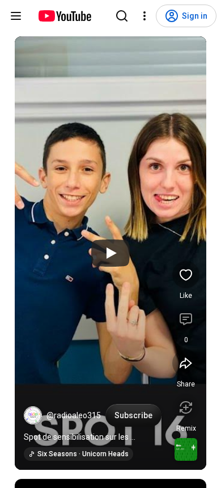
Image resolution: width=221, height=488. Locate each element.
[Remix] (185, 407)
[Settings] (144, 16)
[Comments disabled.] (185, 319)
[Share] (185, 363)
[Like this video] (185, 274)
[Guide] (16, 16)
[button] (33, 415)
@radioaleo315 (73, 415)
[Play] (110, 253)
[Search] (122, 16)
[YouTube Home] (64, 16)
